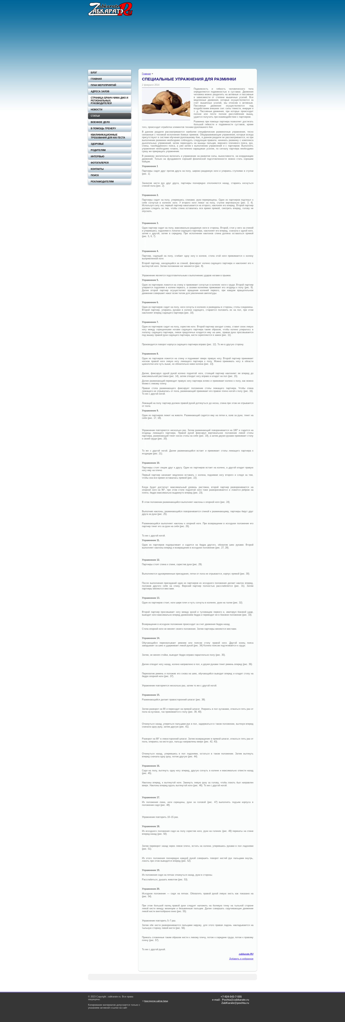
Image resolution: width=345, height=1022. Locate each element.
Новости (96, 109)
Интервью (97, 156)
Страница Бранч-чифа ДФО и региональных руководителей (109, 100)
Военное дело (100, 122)
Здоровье (97, 144)
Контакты (97, 169)
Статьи (95, 116)
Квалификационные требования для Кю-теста (108, 136)
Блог (94, 72)
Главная (146, 73)
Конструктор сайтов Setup (156, 1001)
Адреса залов (100, 91)
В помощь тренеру (103, 128)
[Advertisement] (172, 43)
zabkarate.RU (246, 954)
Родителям (98, 150)
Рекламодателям (102, 181)
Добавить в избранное (241, 958)
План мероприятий (103, 85)
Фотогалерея (100, 162)
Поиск (95, 175)
